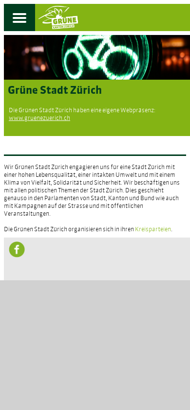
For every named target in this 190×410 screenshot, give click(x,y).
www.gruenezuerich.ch (39, 118)
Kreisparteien (153, 230)
